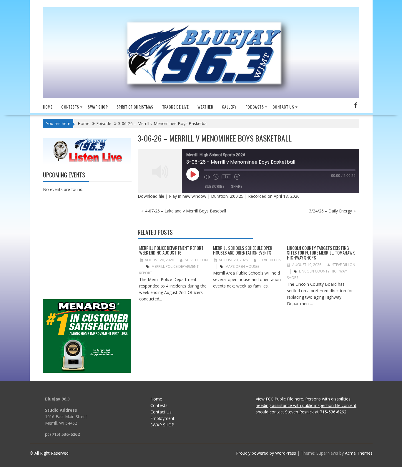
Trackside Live (175, 107)
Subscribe (214, 186)
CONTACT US (283, 107)
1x (226, 177)
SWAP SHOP (98, 107)
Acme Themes (359, 453)
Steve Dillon (196, 259)
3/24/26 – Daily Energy (330, 211)
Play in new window (187, 196)
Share (236, 186)
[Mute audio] (207, 177)
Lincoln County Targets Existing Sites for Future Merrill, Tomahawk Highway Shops (321, 253)
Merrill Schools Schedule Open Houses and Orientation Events (242, 250)
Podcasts (254, 107)
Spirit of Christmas (135, 107)
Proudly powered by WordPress (266, 453)
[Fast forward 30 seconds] (237, 177)
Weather (205, 107)
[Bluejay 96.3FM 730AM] (201, 96)
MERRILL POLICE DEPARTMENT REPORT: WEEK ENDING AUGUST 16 (171, 250)
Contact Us (161, 412)
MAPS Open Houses (242, 266)
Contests (70, 107)
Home (48, 107)
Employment (162, 418)
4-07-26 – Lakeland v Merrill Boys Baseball (185, 211)
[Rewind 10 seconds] (216, 177)
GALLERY (229, 107)
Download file (151, 196)
